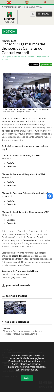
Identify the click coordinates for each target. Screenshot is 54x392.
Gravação (11, 166)
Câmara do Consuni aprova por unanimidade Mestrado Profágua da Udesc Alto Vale (22, 331)
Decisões (11, 163)
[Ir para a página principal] (9, 22)
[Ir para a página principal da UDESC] (22, 7)
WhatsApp (47, 65)
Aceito (27, 378)
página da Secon (19, 256)
